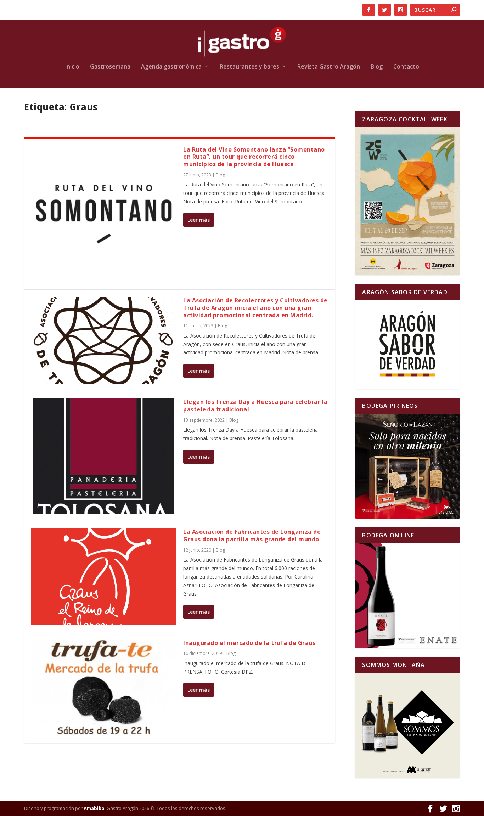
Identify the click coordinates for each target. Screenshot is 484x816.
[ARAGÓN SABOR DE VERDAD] (407, 344)
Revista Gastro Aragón (328, 67)
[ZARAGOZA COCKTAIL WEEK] (407, 201)
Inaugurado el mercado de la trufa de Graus (249, 643)
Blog (377, 67)
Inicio (72, 67)
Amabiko (94, 808)
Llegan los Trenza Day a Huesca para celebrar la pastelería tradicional (255, 405)
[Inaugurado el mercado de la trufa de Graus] (103, 687)
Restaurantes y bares (249, 67)
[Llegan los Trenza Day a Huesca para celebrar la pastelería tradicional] (103, 456)
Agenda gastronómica (171, 67)
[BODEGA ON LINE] (407, 595)
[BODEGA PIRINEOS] (407, 466)
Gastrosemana (110, 67)
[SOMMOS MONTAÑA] (407, 725)
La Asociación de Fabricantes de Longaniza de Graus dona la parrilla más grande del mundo (252, 535)
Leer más (198, 220)
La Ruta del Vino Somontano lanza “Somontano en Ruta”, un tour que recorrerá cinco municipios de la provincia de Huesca (254, 157)
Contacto (406, 67)
